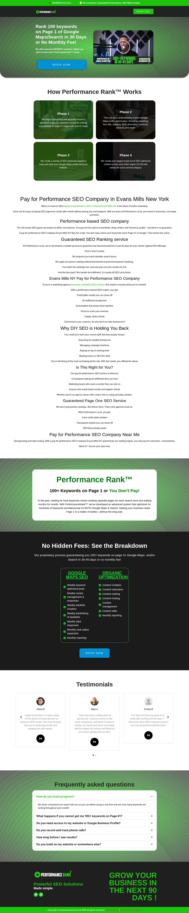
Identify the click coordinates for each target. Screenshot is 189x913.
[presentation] (21, 717)
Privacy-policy (112, 910)
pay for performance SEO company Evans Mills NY (91, 206)
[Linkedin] (41, 894)
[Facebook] (36, 894)
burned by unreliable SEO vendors (88, 284)
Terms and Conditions (131, 910)
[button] (123, 47)
